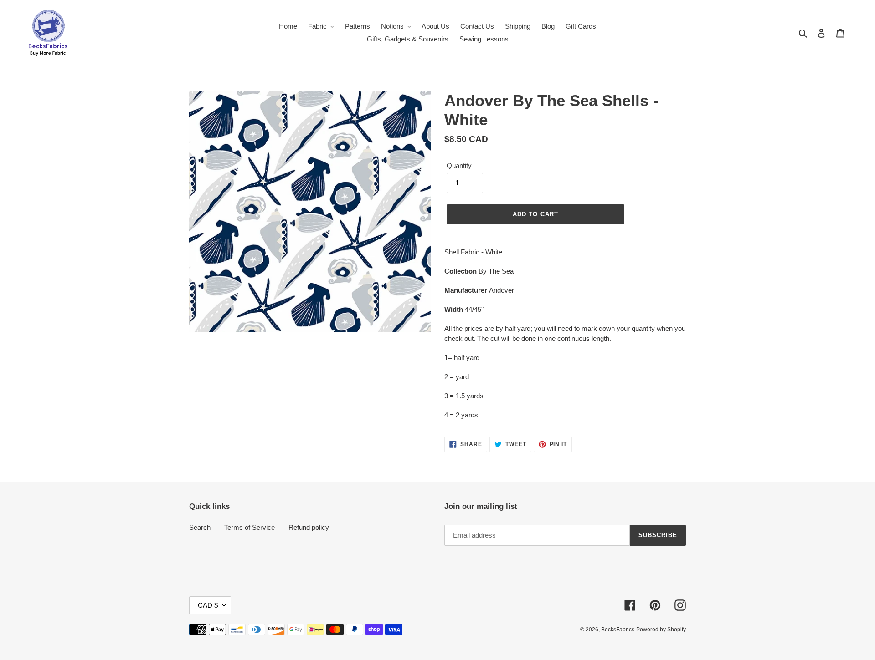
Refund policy (308, 527)
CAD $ (208, 605)
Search (200, 527)
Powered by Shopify (661, 629)
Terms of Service (249, 527)
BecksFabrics (617, 629)
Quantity (459, 165)
